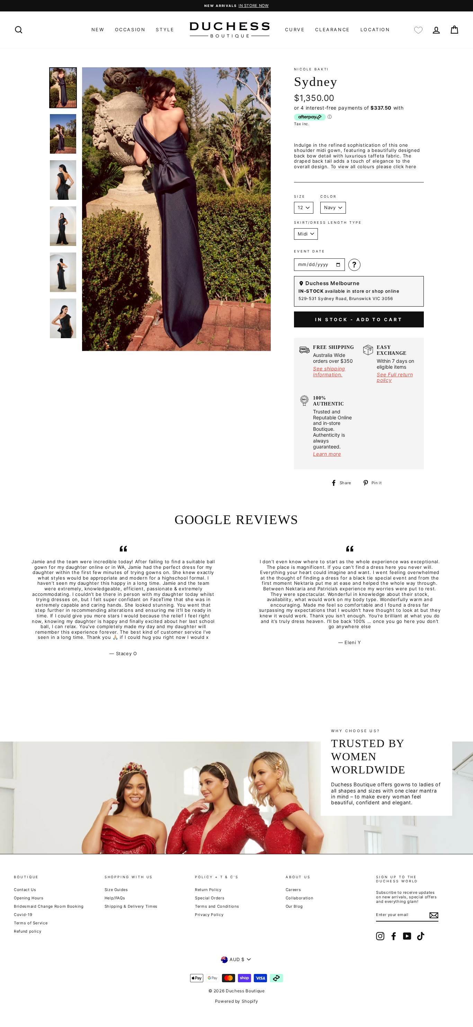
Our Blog (294, 906)
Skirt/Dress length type (328, 222)
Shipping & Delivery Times (131, 906)
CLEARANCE (332, 29)
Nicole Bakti (311, 69)
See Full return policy (395, 377)
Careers (293, 889)
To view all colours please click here (374, 166)
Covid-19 (23, 914)
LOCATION (375, 29)
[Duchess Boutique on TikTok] (421, 936)
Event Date (309, 251)
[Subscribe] (433, 915)
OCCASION (130, 29)
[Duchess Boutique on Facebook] (394, 936)
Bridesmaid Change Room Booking (49, 906)
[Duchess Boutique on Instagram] (380, 936)
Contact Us (25, 889)
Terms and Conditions (217, 906)
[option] (236, 5)
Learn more (327, 454)
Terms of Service (30, 923)
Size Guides (116, 889)
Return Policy (208, 889)
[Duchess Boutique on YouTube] (407, 936)
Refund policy (27, 931)
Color (328, 196)
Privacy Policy (209, 914)
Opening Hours (28, 898)
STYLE (165, 29)
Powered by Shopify (236, 1001)
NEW (98, 29)
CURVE (295, 29)
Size (299, 196)
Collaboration (299, 898)
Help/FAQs (115, 898)
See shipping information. (329, 371)
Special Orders (209, 898)
